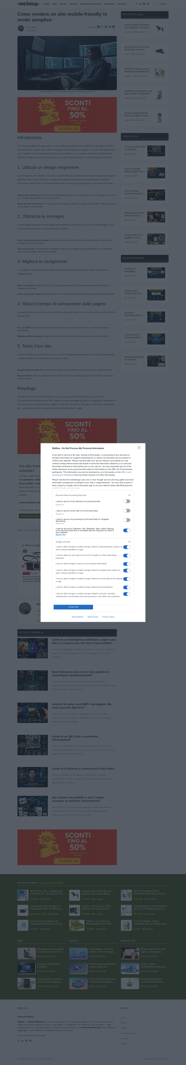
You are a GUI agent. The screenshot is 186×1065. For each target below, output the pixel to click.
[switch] (126, 501)
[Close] (140, 448)
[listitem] (93, 495)
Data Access (93, 617)
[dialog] (93, 532)
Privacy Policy (108, 617)
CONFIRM (73, 607)
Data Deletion (77, 617)
